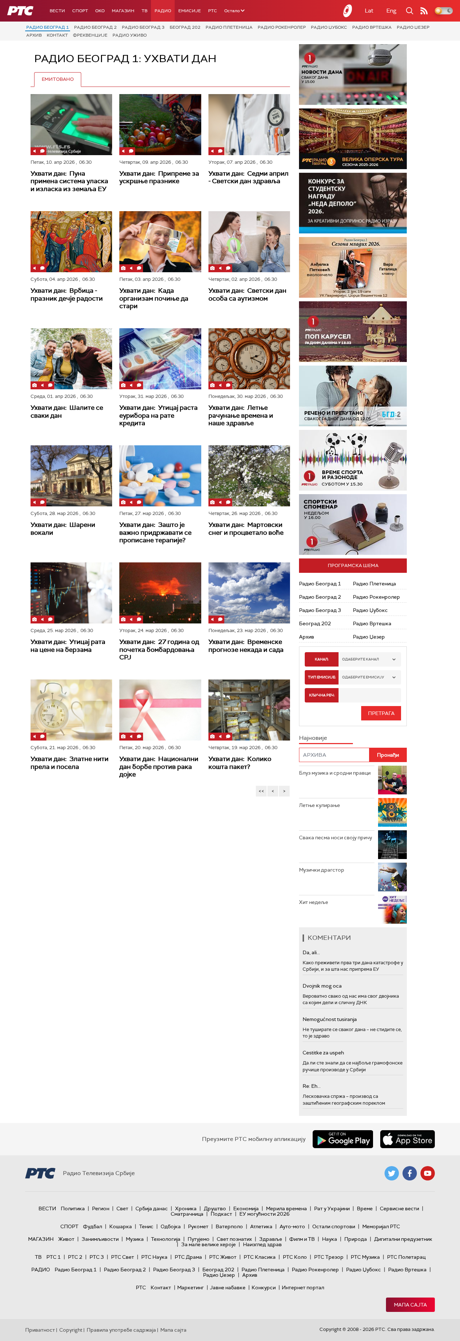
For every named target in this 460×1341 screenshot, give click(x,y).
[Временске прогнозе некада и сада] (249, 592)
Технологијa (165, 1239)
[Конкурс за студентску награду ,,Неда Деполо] (353, 203)
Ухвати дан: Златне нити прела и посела (70, 763)
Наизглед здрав (262, 1244)
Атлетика (261, 1226)
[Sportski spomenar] (353, 524)
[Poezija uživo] (353, 267)
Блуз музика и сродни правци (335, 773)
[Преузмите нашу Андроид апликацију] (343, 1139)
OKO (100, 11)
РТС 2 (75, 1257)
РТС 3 (96, 1257)
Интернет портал (303, 1287)
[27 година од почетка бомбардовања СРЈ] (160, 592)
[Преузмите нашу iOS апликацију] (407, 1139)
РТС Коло (295, 1257)
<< (261, 791)
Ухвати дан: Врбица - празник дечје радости (67, 294)
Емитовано (58, 79)
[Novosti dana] (353, 74)
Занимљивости (100, 1239)
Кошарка (120, 1226)
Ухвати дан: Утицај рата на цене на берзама (68, 645)
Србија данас (151, 1208)
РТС (212, 11)
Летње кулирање (319, 805)
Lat (369, 10)
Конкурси (264, 1287)
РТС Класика (260, 1257)
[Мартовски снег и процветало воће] (249, 475)
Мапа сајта (410, 1304)
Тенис (146, 1226)
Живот (66, 1239)
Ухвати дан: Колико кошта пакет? (239, 763)
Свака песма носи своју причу (335, 837)
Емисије (189, 11)
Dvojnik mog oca (322, 986)
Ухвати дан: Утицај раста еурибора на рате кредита (158, 415)
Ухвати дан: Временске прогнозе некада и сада (246, 645)
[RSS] (424, 11)
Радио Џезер (413, 27)
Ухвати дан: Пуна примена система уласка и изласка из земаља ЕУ (69, 181)
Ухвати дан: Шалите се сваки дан (67, 411)
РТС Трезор (329, 1257)
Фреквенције (90, 35)
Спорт (80, 11)
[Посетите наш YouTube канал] (427, 1173)
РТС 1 (53, 1257)
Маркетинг (190, 1287)
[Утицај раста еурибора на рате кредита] (160, 358)
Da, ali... (311, 952)
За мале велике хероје (208, 1244)
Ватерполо (229, 1226)
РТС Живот (222, 1257)
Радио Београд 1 (47, 27)
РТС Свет (122, 1257)
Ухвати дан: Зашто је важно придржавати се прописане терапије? (155, 532)
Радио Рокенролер (282, 27)
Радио (163, 11)
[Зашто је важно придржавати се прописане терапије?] (160, 475)
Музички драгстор (321, 870)
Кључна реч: (322, 695)
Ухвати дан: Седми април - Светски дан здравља (248, 177)
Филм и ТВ (302, 1239)
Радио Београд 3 (143, 27)
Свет (122, 1208)
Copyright (70, 1330)
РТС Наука (154, 1257)
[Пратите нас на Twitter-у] (392, 1173)
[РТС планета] (348, 11)
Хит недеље (313, 902)
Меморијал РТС (381, 1226)
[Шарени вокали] (71, 475)
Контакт (57, 35)
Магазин (123, 11)
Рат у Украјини (332, 1208)
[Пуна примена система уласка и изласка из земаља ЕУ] (71, 124)
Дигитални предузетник (403, 1239)
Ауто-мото (292, 1226)
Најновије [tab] (313, 738)
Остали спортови (333, 1226)
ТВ (144, 11)
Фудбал (92, 1226)
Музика (135, 1239)
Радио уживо (129, 35)
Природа (355, 1239)
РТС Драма (188, 1257)
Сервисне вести (399, 1208)
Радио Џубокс (329, 27)
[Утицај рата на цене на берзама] (71, 592)
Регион (100, 1208)
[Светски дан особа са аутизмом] (249, 241)
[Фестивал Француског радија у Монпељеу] (353, 138)
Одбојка (171, 1226)
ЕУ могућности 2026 (264, 1214)
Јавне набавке (227, 1287)
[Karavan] (353, 331)
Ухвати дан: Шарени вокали (63, 528)
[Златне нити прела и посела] (71, 710)
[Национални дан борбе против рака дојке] (160, 710)
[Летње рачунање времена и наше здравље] (249, 358)
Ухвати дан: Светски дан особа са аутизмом (247, 294)
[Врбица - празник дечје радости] (71, 241)
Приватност (40, 1330)
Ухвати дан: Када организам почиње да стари (153, 298)
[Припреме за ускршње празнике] (160, 124)
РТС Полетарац (406, 1257)
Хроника (186, 1208)
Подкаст (221, 1214)
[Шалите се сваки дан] (71, 358)
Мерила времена (286, 1208)
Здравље (270, 1239)
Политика (73, 1208)
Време (365, 1208)
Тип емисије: (322, 677)
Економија (246, 1208)
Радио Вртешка (372, 27)
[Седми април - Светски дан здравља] (249, 124)
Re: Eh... (312, 1086)
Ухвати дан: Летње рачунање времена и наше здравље (240, 415)
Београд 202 (185, 27)
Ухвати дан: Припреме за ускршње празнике (159, 177)
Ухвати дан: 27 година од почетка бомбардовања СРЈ (159, 649)
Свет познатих (234, 1239)
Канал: (321, 659)
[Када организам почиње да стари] (160, 241)
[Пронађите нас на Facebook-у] (409, 1173)
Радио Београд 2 (95, 27)
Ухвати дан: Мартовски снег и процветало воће (246, 528)
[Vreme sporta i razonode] (353, 460)
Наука (329, 1239)
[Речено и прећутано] (353, 396)
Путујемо (199, 1239)
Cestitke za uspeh (323, 1052)
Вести (57, 11)
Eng (391, 10)
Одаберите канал (360, 659)
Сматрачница (187, 1214)
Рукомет (198, 1226)
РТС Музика (365, 1257)
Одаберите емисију (363, 677)
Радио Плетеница (229, 27)
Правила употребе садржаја (121, 1330)
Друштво (215, 1208)
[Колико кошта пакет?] (249, 710)
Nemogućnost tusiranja (330, 1019)
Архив (34, 35)
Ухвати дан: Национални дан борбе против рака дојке (158, 767)
